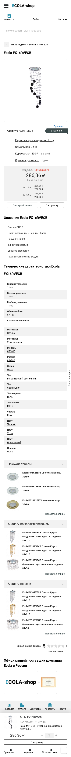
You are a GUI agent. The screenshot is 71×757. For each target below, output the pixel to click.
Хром (10, 433)
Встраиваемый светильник (21, 378)
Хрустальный (14, 342)
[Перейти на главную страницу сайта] (28, 5)
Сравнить (9, 752)
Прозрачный (14, 442)
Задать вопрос (69, 378)
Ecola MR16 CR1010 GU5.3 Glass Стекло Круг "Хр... (41, 727)
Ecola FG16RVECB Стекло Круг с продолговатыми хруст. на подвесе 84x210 (41, 550)
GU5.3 (10, 451)
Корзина (62, 19)
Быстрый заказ (22, 205)
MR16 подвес (18, 44)
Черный (11, 424)
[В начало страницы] (64, 750)
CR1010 (11, 351)
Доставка (35, 709)
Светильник (13, 387)
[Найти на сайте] (63, 30)
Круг (9, 415)
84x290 (11, 360)
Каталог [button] (9, 709)
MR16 (10, 406)
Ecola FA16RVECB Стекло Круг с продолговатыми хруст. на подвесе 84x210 (41, 536)
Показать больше (55, 514)
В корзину (52, 205)
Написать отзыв (55, 651)
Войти (36, 19)
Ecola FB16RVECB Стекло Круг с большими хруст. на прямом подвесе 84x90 (42, 564)
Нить (10, 397)
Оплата (22, 709)
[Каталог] (6, 6)
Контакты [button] (9, 19)
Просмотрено (49, 752)
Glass (10, 369)
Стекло (11, 333)
